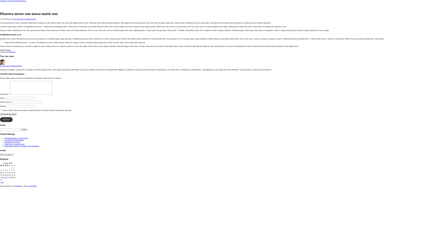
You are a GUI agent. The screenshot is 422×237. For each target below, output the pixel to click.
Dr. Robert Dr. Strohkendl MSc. (25, 19)
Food (8, 50)
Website (2, 106)
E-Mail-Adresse (6, 102)
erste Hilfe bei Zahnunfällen (14, 140)
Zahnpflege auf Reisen (12, 142)
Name (2, 98)
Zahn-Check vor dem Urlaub (14, 144)
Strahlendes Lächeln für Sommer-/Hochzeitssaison (21, 146)
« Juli (2, 182)
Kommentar (5, 94)
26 (5, 178)
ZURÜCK (6, 119)
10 (1, 173)
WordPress (18, 186)
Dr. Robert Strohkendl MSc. (10, 5)
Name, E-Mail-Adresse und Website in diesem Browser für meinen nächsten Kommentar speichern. (37, 110)
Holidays (12, 52)
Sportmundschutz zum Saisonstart (16, 138)
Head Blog (33, 186)
